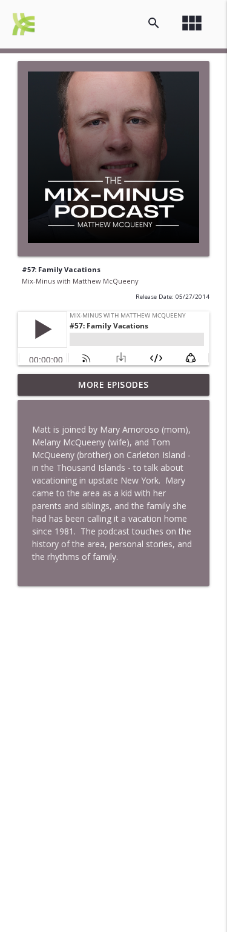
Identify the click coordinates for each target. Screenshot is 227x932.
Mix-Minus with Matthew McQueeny (80, 280)
